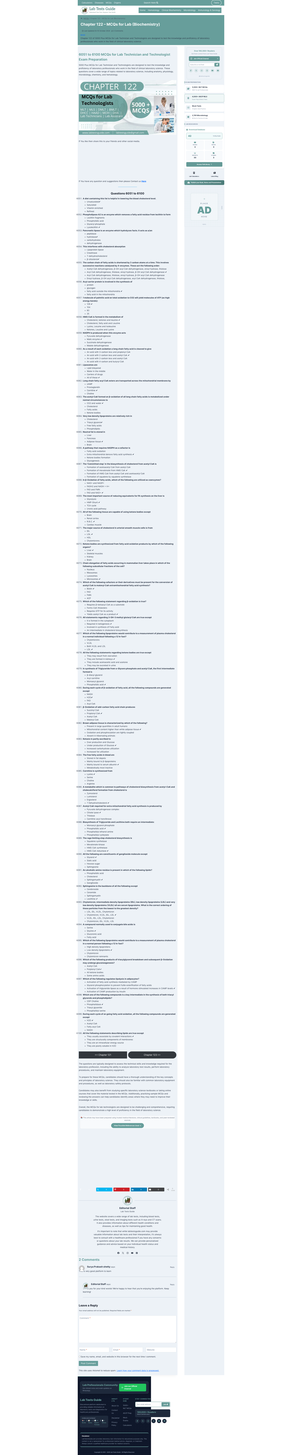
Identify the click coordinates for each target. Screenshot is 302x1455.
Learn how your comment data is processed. (138, 1370)
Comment (85, 1318)
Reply (172, 1267)
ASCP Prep (127, 1413)
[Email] (218, 70)
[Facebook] (191, 70)
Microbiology (190, 10)
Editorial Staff (127, 1208)
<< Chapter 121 (103, 1054)
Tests (216, 2)
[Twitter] (196, 70)
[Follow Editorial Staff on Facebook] (118, 1253)
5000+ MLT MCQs (127, 1406)
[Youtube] (212, 70)
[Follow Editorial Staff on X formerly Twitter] (123, 1253)
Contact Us (115, 1411)
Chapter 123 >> (152, 1054)
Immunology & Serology (209, 10)
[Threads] (207, 70)
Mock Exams (125, 1419)
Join (164, 1404)
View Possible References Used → (127, 1125)
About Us (115, 1406)
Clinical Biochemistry (171, 10)
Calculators (87, 3)
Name (83, 1350)
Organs (117, 3)
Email (116, 1350)
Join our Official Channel (130, 1387)
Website (151, 1350)
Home (142, 10)
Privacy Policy (114, 1423)
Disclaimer (116, 1418)
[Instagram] (201, 70)
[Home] (81, 18)
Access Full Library (203, 164)
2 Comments (118, 31)
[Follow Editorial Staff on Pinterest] (137, 1253)
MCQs (109, 3)
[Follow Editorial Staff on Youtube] (132, 1253)
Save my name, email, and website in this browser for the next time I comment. (118, 1356)
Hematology (153, 10)
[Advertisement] (127, 163)
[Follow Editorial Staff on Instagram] (128, 1253)
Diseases (99, 3)
